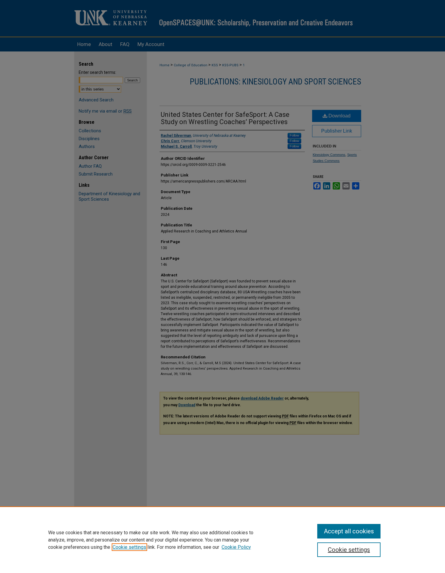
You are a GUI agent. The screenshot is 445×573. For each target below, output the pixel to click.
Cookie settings (129, 547)
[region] (222, 539)
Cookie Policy (236, 547)
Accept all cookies (349, 531)
